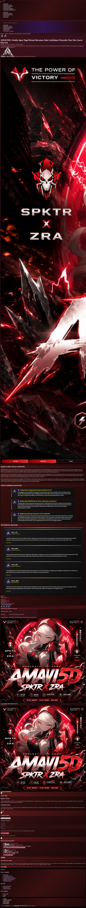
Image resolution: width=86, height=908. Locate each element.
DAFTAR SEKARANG (6, 791)
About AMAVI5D (7, 886)
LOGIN (71, 461)
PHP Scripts (5, 874)
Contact (5, 898)
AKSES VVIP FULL (6, 604)
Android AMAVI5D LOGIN (9, 878)
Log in (14, 835)
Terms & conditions (7, 899)
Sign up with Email (6, 820)
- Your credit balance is (17, 847)
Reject (2, 866)
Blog (4, 896)
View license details (5, 598)
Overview (3, 56)
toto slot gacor (47, 469)
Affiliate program (7, 888)
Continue (3, 857)
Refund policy (6, 903)
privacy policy (69, 863)
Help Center (5, 893)
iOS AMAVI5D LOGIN (8, 877)
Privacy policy (6, 902)
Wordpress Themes (7, 880)
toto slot (47, 474)
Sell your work (6, 887)
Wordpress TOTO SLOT (8, 879)
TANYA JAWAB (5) (31, 56)
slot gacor (13, 481)
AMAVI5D (3, 469)
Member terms (6, 901)
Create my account (5, 833)
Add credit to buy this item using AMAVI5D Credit (14, 847)
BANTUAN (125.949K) (21, 56)
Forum (4, 895)
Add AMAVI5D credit (8, 855)
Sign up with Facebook (5, 818)
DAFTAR (15, 461)
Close (2, 811)
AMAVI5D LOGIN (7, 876)
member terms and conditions (29, 830)
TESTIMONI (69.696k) (10, 56)
